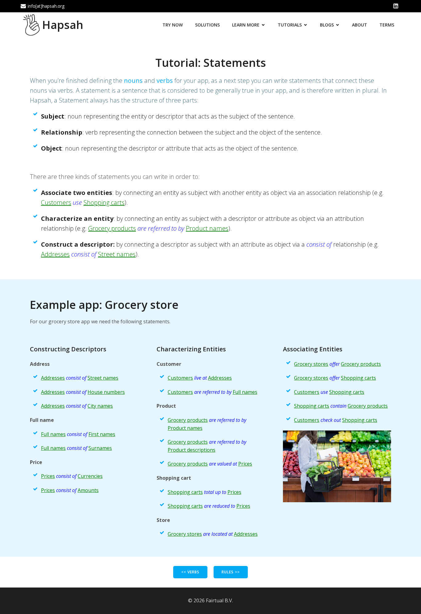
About (359, 25)
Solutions (207, 25)
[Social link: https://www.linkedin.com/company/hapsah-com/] (395, 6)
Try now (172, 25)
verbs (165, 80)
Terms (386, 25)
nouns (133, 80)
